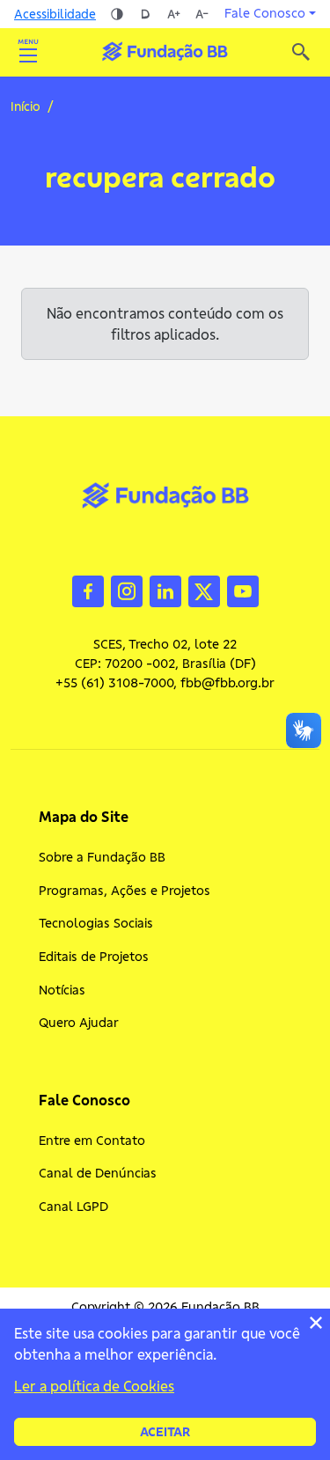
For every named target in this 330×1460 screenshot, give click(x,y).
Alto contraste (117, 14)
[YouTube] (243, 590)
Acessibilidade (55, 14)
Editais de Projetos (94, 957)
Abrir (28, 52)
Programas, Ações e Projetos (124, 891)
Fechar (316, 1323)
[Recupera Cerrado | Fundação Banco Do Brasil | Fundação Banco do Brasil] (165, 51)
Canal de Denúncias (98, 1173)
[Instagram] (127, 590)
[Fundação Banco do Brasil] (300, 51)
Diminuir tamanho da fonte (201, 14)
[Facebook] (88, 590)
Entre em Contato (92, 1141)
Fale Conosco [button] (264, 13)
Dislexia (145, 14)
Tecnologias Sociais (96, 923)
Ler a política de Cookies (94, 1386)
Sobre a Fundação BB (102, 857)
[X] (204, 590)
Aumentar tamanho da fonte (173, 14)
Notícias (62, 990)
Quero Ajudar (79, 1023)
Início (25, 106)
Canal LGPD (73, 1207)
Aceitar (165, 1432)
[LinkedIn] (165, 590)
